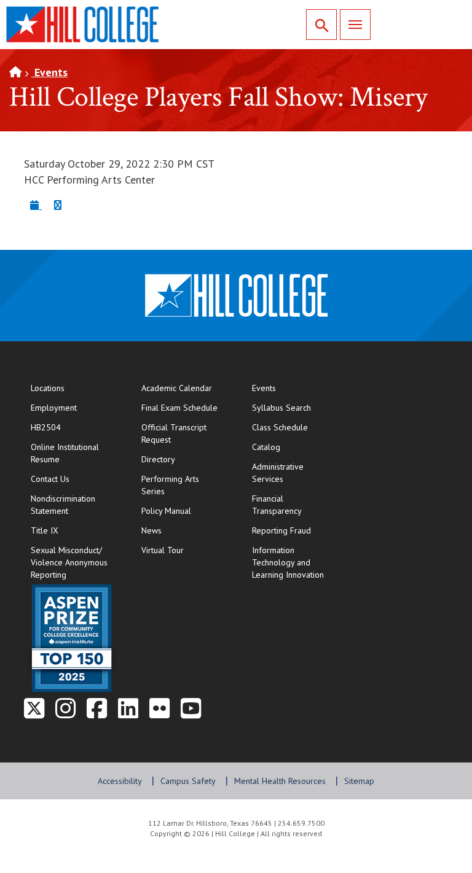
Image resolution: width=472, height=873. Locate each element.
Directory (158, 459)
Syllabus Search (281, 407)
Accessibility (120, 780)
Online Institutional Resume (73, 453)
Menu (355, 24)
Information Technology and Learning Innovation (288, 562)
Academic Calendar (176, 388)
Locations (48, 388)
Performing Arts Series (170, 485)
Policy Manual (166, 510)
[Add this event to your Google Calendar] (58, 205)
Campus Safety (188, 780)
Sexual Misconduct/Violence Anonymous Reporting (69, 562)
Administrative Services (278, 472)
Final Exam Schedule (184, 407)
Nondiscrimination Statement (63, 504)
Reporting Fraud (281, 530)
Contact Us (73, 478)
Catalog (266, 446)
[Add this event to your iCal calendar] (36, 205)
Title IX (44, 530)
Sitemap (359, 780)
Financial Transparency (277, 504)
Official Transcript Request (184, 433)
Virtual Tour (162, 550)
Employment (54, 407)
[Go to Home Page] (15, 72)
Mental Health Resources (280, 780)
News (151, 530)
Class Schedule (294, 427)
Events (49, 72)
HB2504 (46, 427)
